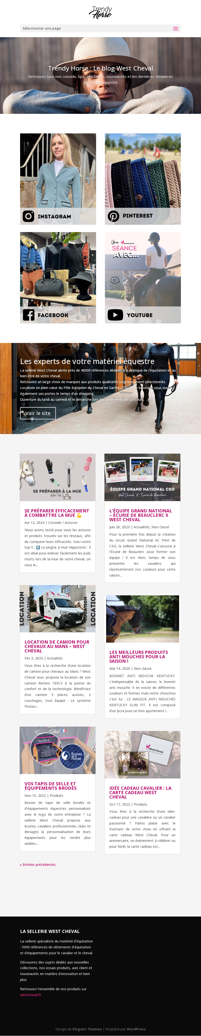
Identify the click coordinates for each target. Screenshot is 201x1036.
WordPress (136, 1029)
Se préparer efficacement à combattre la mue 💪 (57, 513)
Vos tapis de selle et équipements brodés (50, 786)
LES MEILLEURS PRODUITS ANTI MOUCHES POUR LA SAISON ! (138, 656)
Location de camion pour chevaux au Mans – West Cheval (57, 646)
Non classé (160, 527)
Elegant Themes (87, 1029)
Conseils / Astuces (62, 522)
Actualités (55, 658)
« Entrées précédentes (38, 864)
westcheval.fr (30, 994)
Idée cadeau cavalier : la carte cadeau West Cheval (140, 792)
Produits (56, 795)
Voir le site (37, 413)
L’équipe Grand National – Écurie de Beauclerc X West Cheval (140, 515)
